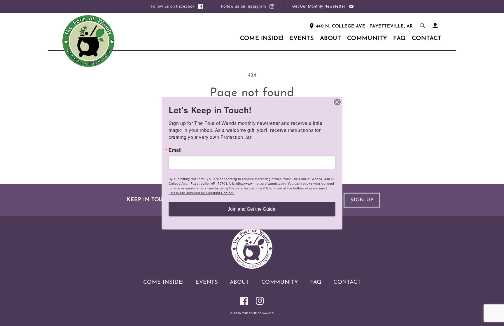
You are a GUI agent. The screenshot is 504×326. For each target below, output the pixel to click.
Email (175, 149)
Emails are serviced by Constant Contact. (202, 192)
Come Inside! (163, 282)
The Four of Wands (258, 313)
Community (279, 282)
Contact (347, 282)
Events (206, 282)
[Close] (337, 101)
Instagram (243, 6)
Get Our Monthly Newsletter (318, 6)
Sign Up (362, 200)
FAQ (316, 282)
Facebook (173, 6)
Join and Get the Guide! (252, 208)
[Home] (252, 267)
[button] (422, 25)
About (240, 282)
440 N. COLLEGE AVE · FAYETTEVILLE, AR (364, 26)
